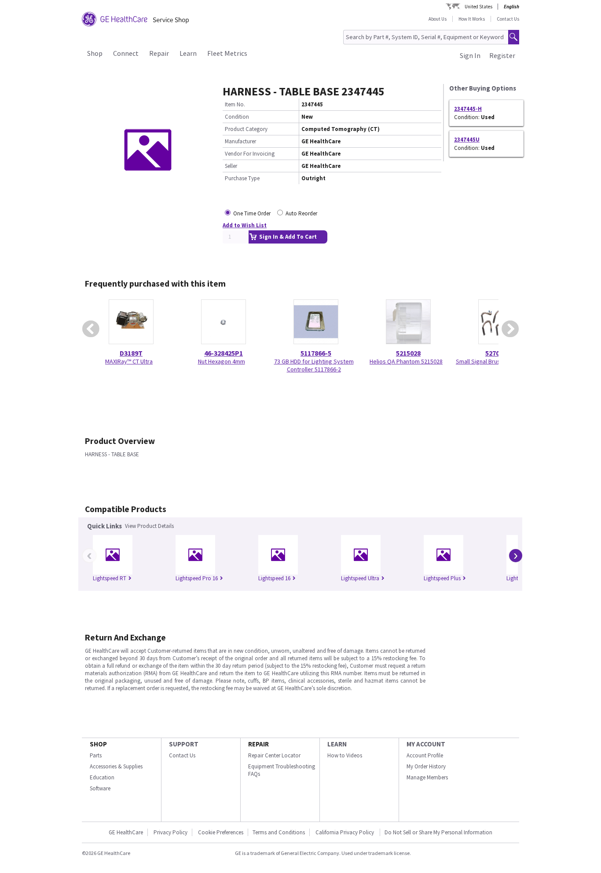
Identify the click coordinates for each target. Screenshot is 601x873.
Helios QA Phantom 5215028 (406, 361)
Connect (126, 53)
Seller (231, 166)
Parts (96, 755)
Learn (188, 53)
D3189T (131, 353)
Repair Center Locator (274, 755)
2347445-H (468, 109)
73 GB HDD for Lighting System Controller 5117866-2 (314, 365)
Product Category (246, 129)
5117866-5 (315, 353)
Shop (95, 53)
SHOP (98, 744)
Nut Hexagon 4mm (221, 361)
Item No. (235, 104)
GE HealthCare (126, 832)
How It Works (471, 19)
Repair (159, 53)
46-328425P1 (223, 353)
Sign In (470, 55)
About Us (438, 19)
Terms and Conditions (279, 832)
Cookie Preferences (220, 832)
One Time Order (252, 213)
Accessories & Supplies (116, 766)
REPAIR (258, 744)
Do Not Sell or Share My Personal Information (438, 832)
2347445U (467, 139)
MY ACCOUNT (426, 744)
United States (478, 7)
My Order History (426, 766)
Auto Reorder (301, 213)
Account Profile (425, 755)
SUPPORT (183, 744)
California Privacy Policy (345, 832)
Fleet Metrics (227, 53)
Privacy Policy (170, 832)
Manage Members (427, 777)
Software (100, 788)
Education (102, 777)
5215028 (408, 353)
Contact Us (508, 19)
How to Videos (344, 755)
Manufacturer (240, 141)
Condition (237, 116)
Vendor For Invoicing (250, 153)
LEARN (337, 744)
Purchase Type (242, 178)
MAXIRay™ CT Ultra (129, 361)
